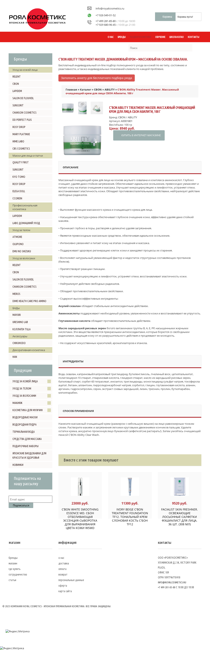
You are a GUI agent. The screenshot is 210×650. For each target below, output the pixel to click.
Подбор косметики (140, 37)
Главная (71, 89)
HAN (15, 356)
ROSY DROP (19, 127)
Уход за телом (22, 388)
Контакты (193, 37)
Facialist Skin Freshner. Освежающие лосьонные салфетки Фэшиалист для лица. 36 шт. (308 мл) (179, 516)
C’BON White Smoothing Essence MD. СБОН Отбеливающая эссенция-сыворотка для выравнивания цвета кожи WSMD (80, 518)
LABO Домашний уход (26, 223)
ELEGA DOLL (19, 191)
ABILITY (110, 89)
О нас (111, 37)
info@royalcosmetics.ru (110, 8)
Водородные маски (25, 417)
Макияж (17, 403)
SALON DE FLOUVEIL (23, 98)
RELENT (17, 76)
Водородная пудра (25, 424)
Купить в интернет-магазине (141, 135)
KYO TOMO (19, 176)
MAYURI (17, 314)
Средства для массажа (27, 439)
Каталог (85, 89)
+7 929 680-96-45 (106, 25)
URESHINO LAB (20, 322)
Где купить (15, 569)
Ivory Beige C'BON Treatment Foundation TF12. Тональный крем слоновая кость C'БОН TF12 (130, 516)
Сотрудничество (18, 574)
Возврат (62, 574)
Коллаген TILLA (22, 329)
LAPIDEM (17, 91)
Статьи (12, 580)
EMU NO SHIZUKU (22, 251)
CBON (16, 83)
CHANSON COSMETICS (25, 112)
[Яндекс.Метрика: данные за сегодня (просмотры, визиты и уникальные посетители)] (18, 631)
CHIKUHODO (19, 343)
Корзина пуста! (185, 16)
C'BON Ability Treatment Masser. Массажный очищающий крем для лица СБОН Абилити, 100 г (122, 91)
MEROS (16, 293)
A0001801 (126, 121)
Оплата (62, 569)
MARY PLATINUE (21, 134)
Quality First (21, 162)
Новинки (18, 464)
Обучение (160, 37)
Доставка (63, 563)
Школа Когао (176, 37)
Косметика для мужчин (28, 410)
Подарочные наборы (26, 446)
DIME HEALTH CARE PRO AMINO (29, 301)
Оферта (62, 585)
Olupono (18, 244)
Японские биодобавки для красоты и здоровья (29, 455)
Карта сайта (65, 591)
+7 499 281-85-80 (106, 21)
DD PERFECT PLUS (22, 119)
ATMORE (17, 236)
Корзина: (167, 16)
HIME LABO (18, 141)
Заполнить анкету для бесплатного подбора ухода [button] (96, 78)
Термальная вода (24, 431)
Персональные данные (71, 580)
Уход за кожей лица (25, 381)
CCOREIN (17, 198)
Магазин (13, 563)
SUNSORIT (18, 105)
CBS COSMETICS (21, 148)
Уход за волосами (24, 395)
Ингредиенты (73, 361)
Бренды (122, 37)
